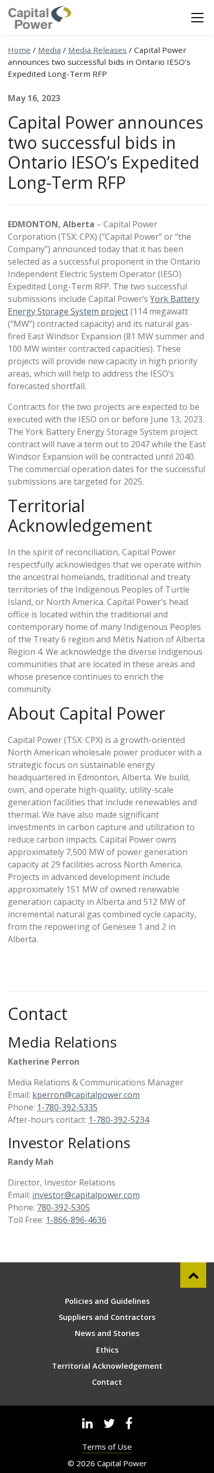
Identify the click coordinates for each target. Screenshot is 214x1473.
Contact (107, 1382)
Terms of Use (107, 1446)
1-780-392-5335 (67, 1107)
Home (19, 50)
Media (49, 50)
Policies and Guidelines (107, 1301)
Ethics (107, 1350)
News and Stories (107, 1333)
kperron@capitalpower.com (86, 1094)
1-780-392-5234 (118, 1119)
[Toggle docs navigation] (197, 17)
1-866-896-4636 (76, 1220)
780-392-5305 (63, 1207)
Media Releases (97, 50)
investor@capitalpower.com (86, 1195)
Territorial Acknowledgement (107, 1366)
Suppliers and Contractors (107, 1317)
